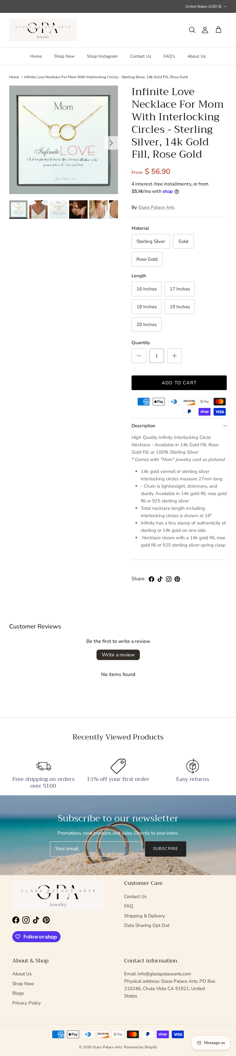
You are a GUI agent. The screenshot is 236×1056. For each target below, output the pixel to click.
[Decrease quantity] (139, 355)
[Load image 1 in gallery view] (63, 140)
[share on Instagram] (168, 579)
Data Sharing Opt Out (146, 925)
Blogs (18, 993)
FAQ (128, 906)
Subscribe (165, 848)
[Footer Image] (58, 895)
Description (143, 426)
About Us (196, 56)
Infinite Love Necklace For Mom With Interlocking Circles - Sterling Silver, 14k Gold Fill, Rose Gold (106, 77)
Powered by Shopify (140, 1047)
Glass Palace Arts (156, 207)
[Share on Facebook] (151, 579)
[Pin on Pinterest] (177, 579)
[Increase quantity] (174, 355)
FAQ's (169, 56)
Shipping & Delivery (144, 916)
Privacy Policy (26, 1003)
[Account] (204, 30)
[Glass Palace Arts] (43, 30)
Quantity (141, 343)
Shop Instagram (102, 56)
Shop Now (64, 56)
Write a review (118, 654)
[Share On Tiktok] (160, 579)
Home (36, 56)
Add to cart (179, 383)
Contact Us (140, 56)
